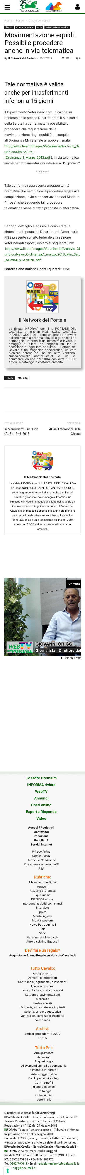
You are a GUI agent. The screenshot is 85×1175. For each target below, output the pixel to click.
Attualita (23, 377)
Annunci (41, 798)
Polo (43, 929)
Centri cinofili (44, 1082)
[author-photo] (42, 471)
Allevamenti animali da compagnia (43, 1065)
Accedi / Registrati (41, 827)
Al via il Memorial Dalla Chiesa (65, 431)
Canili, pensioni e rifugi (43, 1078)
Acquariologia (44, 1061)
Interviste (42, 907)
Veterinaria (42, 1020)
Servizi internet (41, 844)
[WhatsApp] (38, 68)
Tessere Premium (41, 778)
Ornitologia (43, 1091)
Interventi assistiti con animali (42, 903)
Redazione (41, 836)
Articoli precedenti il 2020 (42, 1033)
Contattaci (41, 832)
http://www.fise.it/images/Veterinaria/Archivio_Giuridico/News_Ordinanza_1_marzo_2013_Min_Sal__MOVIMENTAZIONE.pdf (42, 254)
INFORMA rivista (41, 785)
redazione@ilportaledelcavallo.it (58, 1163)
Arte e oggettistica (44, 1074)
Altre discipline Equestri (42, 941)
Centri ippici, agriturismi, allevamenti (42, 982)
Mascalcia (42, 998)
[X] (18, 68)
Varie (39, 27)
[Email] (48, 68)
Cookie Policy (41, 855)
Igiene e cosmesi (42, 986)
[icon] (77, 8)
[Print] (58, 68)
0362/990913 (18, 1163)
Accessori (44, 1057)
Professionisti (42, 1003)
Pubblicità (41, 840)
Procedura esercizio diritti (41, 864)
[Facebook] (8, 68)
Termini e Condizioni (41, 860)
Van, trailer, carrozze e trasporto (42, 1015)
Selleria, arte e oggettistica (42, 1011)
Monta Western (42, 920)
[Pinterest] (28, 68)
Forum (42, 1038)
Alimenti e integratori (42, 977)
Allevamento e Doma (42, 882)
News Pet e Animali (42, 924)
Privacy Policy (41, 851)
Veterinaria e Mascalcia (42, 937)
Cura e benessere (40, 20)
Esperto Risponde (41, 811)
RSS (41, 868)
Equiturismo (42, 895)
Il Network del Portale (22, 58)
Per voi (20, 20)
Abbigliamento (42, 973)
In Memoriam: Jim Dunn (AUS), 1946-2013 (21, 431)
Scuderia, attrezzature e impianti (42, 1007)
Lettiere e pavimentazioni (42, 994)
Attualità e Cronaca (43, 890)
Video (41, 818)
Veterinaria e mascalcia (57, 27)
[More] (69, 68)
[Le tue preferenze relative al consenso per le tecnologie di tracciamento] (7, 1171)
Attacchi (42, 886)
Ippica (42, 912)
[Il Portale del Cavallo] (31, 6)
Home (8, 20)
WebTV (41, 791)
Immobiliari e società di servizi (42, 990)
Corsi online (41, 805)
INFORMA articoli (42, 899)
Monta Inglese (42, 916)
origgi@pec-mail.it (24, 1168)
